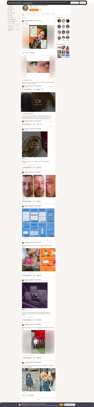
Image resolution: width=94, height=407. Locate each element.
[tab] (23, 13)
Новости (9, 26)
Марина (63, 40)
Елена (63, 29)
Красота (31, 113)
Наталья (67, 29)
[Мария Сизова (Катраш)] (63, 21)
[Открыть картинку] (33, 186)
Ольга (68, 23)
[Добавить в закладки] (42, 89)
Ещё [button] (12, 26)
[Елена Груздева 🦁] (63, 26)
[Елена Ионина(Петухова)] (59, 32)
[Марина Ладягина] (63, 38)
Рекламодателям (11, 25)
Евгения (59, 40)
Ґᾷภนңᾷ (67, 40)
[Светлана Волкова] (59, 26)
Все (69, 17)
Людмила (67, 34)
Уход (30, 80)
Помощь (16, 25)
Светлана (59, 29)
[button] (34, 10)
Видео (23, 158)
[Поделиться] (34, 89)
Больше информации (27, 3)
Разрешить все (74, 2)
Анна (59, 23)
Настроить (82, 2)
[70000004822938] (23, 21)
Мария (63, 23)
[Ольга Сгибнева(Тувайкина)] (68, 21)
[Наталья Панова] (68, 26)
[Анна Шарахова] (59, 21)
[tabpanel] (38, 206)
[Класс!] (22, 50)
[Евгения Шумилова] (59, 38)
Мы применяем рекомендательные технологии (13, 29)
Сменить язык (10, 23)
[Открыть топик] (38, 24)
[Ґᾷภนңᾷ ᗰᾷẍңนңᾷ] (68, 38)
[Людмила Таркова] (68, 32)
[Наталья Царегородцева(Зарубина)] (63, 32)
